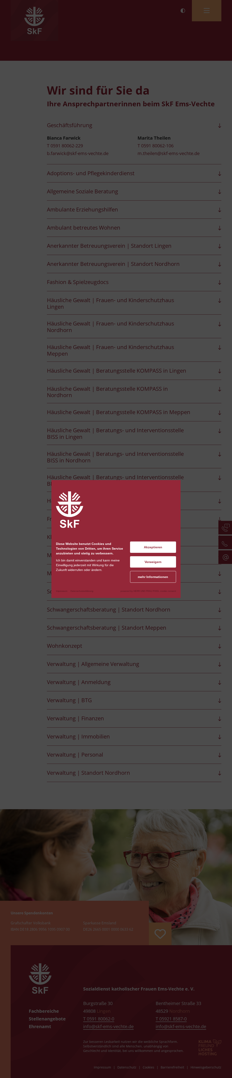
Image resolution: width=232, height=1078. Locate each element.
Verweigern (153, 562)
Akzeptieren (153, 547)
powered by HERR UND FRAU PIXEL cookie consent (148, 591)
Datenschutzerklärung (81, 591)
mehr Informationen (153, 577)
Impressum (61, 591)
